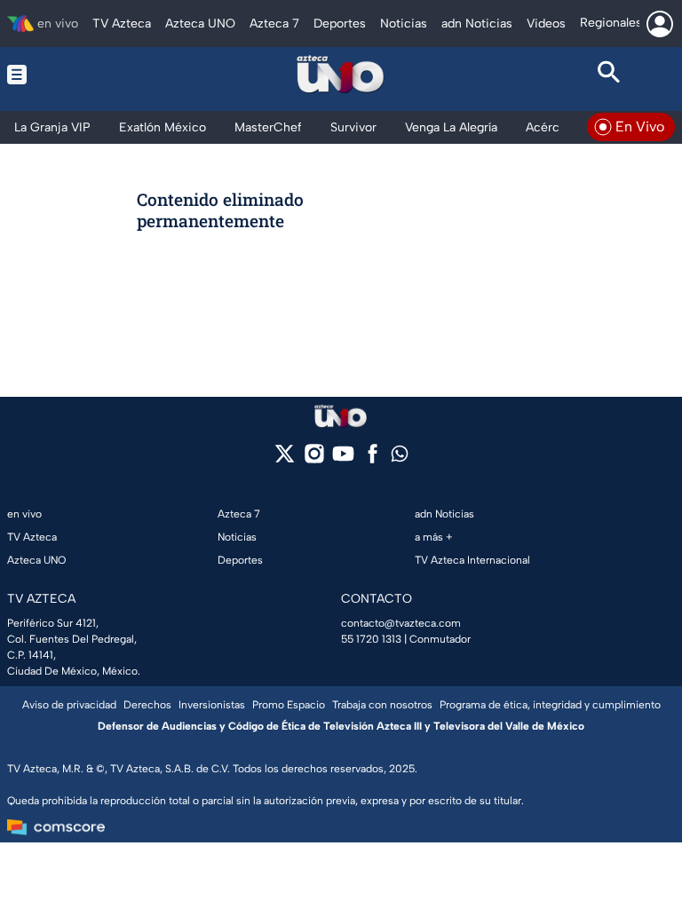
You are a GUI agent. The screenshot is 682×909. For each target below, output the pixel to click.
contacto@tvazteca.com (401, 623)
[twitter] (285, 459)
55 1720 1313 (371, 639)
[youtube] (343, 459)
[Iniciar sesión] (659, 23)
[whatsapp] (399, 457)
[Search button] (609, 74)
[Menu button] (73, 74)
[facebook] (372, 459)
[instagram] (314, 459)
